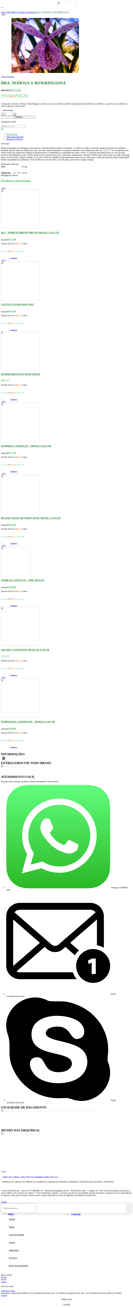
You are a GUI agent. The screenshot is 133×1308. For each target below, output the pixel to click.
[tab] (12, 134)
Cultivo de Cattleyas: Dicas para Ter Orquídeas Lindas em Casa (30, 1177)
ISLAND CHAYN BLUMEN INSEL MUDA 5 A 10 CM (30, 518)
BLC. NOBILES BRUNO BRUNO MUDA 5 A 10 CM (30, 232)
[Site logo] (66, 10)
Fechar (4, 1202)
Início (3, 12)
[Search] (129, 1208)
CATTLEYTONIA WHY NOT (17, 304)
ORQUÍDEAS (12, 12)
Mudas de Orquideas (28, 12)
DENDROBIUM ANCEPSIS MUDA (20, 374)
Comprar (18, 117)
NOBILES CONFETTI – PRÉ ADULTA (22, 580)
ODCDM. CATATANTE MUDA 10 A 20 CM (25, 650)
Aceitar (4, 1295)
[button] (13, 258)
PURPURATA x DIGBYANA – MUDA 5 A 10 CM (28, 721)
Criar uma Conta (8, 1291)
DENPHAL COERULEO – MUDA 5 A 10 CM (26, 446)
